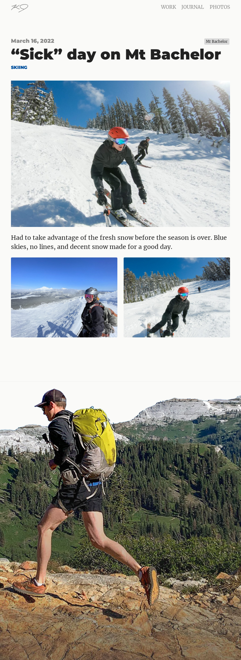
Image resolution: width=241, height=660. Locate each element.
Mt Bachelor (217, 41)
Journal (192, 7)
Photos (220, 7)
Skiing (19, 67)
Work (168, 7)
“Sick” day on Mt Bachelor (116, 54)
